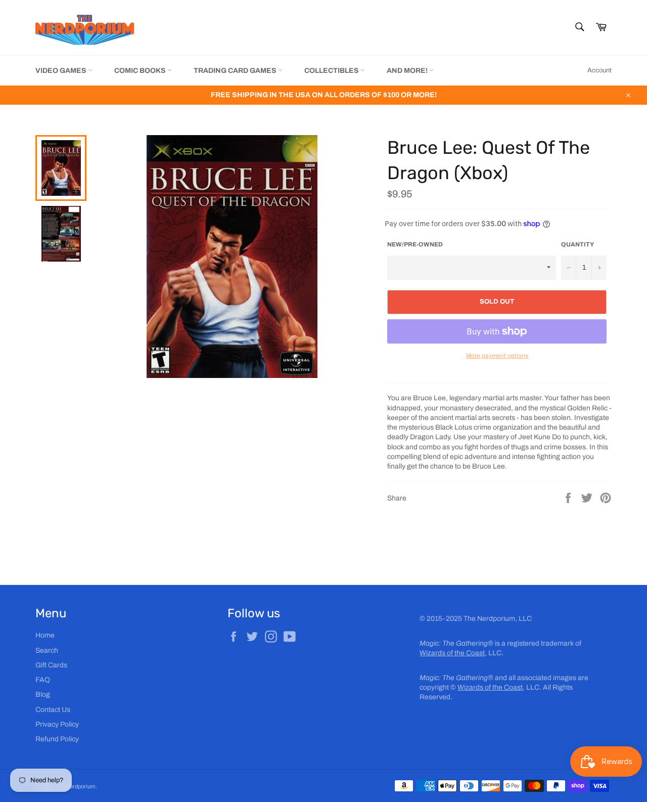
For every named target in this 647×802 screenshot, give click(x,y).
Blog (42, 694)
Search (46, 650)
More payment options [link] (497, 355)
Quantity (577, 244)
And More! (408, 70)
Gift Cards (51, 665)
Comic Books (140, 70)
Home (45, 635)
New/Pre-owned (415, 244)
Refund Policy (57, 739)
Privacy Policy (57, 724)
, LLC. (461, 653)
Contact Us (52, 709)
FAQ (42, 680)
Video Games (61, 70)
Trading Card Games (236, 70)
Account (599, 70)
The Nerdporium (75, 786)
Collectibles (332, 70)
